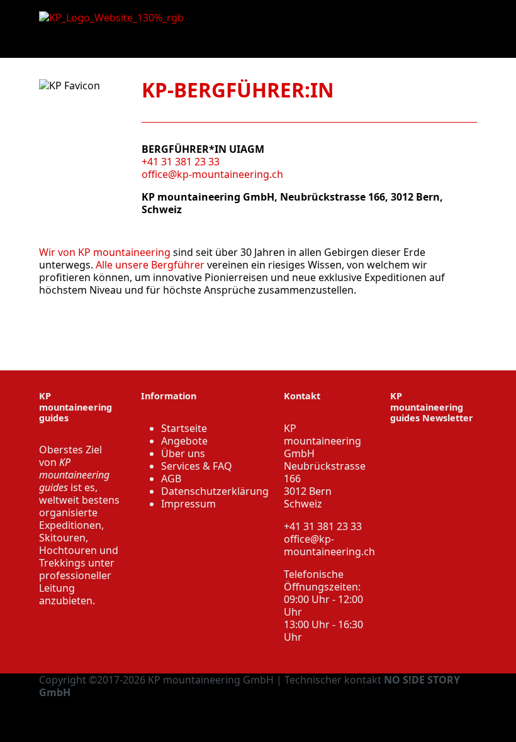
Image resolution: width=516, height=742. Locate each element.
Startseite (184, 428)
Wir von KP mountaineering (105, 252)
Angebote (184, 441)
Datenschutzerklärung (215, 491)
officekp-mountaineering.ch (329, 545)
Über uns (183, 453)
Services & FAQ (196, 466)
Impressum (188, 504)
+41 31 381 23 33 (181, 161)
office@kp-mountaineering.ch (212, 174)
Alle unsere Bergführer (150, 265)
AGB (171, 478)
